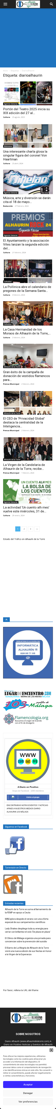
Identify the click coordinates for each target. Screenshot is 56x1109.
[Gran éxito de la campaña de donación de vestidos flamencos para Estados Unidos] (28, 356)
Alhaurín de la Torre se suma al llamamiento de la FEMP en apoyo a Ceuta (28, 911)
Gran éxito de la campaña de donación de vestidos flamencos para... (26, 376)
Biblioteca (8, 146)
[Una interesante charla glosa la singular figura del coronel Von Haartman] (28, 135)
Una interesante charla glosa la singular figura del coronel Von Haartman (25, 155)
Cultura (6, 117)
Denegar (28, 1093)
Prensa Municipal (11, 384)
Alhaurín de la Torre (12, 367)
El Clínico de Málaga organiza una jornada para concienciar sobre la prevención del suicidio (28, 940)
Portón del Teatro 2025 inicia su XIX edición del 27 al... (26, 111)
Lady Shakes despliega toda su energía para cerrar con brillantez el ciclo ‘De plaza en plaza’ (27, 930)
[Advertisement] (28, 38)
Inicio (5, 70)
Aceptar (28, 1084)
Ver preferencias (28, 1101)
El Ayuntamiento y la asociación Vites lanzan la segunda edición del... (26, 244)
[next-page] (37, 528)
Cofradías (8, 282)
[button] (51, 1050)
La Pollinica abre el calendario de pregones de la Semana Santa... (27, 289)
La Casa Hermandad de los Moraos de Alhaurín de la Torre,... (27, 331)
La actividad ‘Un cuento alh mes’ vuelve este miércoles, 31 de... (26, 509)
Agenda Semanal (10, 104)
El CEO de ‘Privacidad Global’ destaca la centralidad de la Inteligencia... (24, 422)
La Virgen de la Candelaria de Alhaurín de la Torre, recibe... (24, 467)
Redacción (8, 206)
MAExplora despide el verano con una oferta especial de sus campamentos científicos (26, 920)
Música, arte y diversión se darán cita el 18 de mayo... (27, 200)
